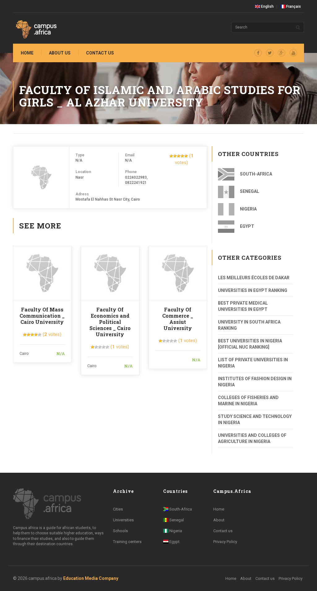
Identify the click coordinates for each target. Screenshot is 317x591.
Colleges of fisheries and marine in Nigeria (248, 400)
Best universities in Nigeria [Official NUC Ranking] (250, 344)
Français (293, 6)
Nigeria (248, 208)
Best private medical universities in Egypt (243, 306)
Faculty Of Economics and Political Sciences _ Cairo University (110, 321)
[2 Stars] (175, 156)
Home (27, 52)
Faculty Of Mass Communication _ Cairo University (42, 315)
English (267, 6)
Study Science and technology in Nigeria (255, 419)
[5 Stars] (186, 156)
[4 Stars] (182, 156)
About (218, 520)
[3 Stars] (178, 156)
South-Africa (255, 174)
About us (60, 52)
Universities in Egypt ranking (252, 290)
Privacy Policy (225, 541)
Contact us (100, 52)
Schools (120, 530)
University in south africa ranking (249, 325)
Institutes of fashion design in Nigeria (255, 381)
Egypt (246, 226)
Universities (123, 520)
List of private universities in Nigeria (253, 362)
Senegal (249, 191)
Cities (118, 509)
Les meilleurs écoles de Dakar (253, 277)
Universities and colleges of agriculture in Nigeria (252, 438)
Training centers (127, 541)
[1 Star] (171, 156)
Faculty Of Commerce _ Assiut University (177, 318)
